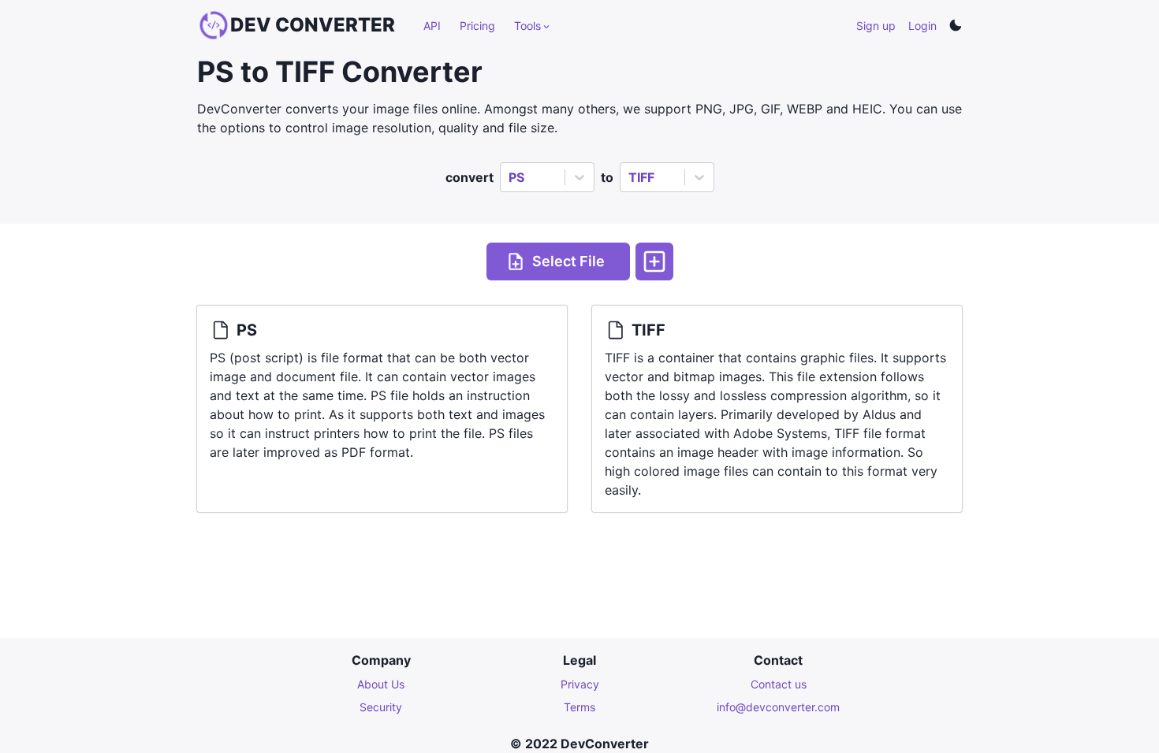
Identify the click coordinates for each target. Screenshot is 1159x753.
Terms (579, 707)
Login (922, 25)
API (432, 25)
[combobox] (510, 177)
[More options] (654, 261)
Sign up (876, 25)
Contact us (779, 684)
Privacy (580, 684)
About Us (380, 684)
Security (381, 707)
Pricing (477, 25)
